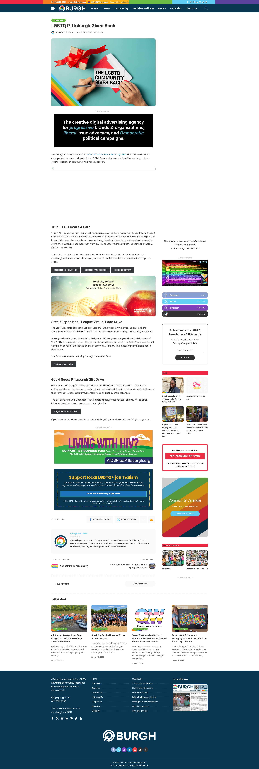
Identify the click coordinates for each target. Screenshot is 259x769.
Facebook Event (122, 269)
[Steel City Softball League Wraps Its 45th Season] (109, 618)
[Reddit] (143, 519)
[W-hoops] (173, 558)
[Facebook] (187, 2)
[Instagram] (193, 2)
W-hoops (166, 569)
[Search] (206, 8)
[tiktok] (185, 314)
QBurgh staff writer (66, 32)
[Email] (151, 519)
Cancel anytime (109, 503)
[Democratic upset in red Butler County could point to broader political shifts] (197, 414)
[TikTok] (203, 2)
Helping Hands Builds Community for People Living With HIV (171, 399)
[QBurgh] (72, 8)
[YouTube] (200, 2)
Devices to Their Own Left (197, 569)
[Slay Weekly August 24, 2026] (197, 385)
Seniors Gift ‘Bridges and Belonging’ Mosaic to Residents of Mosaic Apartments (189, 638)
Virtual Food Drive (63, 364)
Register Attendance (95, 269)
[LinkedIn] (196, 2)
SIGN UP (185, 358)
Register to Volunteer (65, 269)
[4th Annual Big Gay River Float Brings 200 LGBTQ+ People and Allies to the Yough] (69, 618)
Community (58, 20)
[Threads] (206, 2)
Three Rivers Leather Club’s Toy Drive (106, 154)
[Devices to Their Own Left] (197, 558)
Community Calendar (185, 514)
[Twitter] (190, 2)
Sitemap (145, 765)
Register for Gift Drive (65, 411)
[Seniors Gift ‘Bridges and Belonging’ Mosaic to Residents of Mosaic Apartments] (190, 618)
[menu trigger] (54, 8)
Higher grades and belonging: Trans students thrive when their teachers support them (171, 430)
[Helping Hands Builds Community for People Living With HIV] (173, 385)
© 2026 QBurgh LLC (118, 765)
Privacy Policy (134, 765)
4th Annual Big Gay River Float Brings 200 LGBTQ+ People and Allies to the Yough (67, 638)
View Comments (140, 584)
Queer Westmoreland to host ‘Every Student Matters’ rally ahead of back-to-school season (149, 638)
